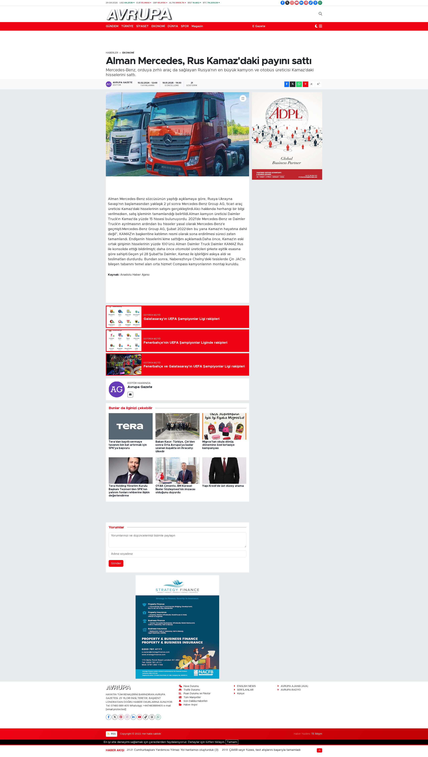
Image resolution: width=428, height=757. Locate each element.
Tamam (232, 742)
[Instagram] (127, 717)
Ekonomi (128, 53)
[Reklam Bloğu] (177, 626)
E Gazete (258, 26)
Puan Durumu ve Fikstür (197, 693)
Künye (240, 693)
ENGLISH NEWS (246, 686)
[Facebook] (108, 717)
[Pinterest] (121, 717)
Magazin (197, 26)
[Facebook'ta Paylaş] (286, 84)
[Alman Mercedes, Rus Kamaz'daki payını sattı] (177, 134)
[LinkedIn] (133, 717)
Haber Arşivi (190, 704)
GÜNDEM (112, 26)
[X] (115, 717)
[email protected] (116, 709)
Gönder (116, 563)
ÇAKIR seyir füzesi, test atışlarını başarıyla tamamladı (264, 749)
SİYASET (142, 26)
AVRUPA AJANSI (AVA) (294, 686)
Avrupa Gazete (140, 387)
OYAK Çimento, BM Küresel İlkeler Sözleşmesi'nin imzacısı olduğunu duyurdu (175, 489)
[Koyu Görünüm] (316, 26)
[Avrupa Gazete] (139, 13)
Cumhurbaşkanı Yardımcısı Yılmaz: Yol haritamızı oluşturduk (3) (176, 749)
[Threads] (152, 717)
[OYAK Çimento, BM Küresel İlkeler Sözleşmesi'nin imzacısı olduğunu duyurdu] (177, 470)
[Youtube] (139, 717)
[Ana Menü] (320, 26)
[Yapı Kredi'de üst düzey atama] (224, 470)
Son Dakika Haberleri (195, 701)
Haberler (112, 53)
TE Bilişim (316, 734)
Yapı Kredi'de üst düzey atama (223, 486)
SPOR (185, 26)
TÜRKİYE (127, 26)
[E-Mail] (130, 394)
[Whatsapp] (158, 717)
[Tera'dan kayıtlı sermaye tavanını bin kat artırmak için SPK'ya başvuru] (131, 426)
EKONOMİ (158, 26)
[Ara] (320, 14)
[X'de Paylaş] (292, 84)
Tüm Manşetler (192, 697)
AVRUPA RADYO (291, 690)
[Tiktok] (145, 717)
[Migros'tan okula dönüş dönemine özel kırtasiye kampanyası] (224, 426)
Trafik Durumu (192, 690)
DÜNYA (173, 26)
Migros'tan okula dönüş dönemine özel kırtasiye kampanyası (218, 444)
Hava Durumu (191, 686)
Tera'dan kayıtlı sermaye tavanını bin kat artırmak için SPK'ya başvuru (128, 444)
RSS (113, 734)
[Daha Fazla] (305, 84)
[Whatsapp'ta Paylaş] (299, 84)
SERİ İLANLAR (245, 690)
